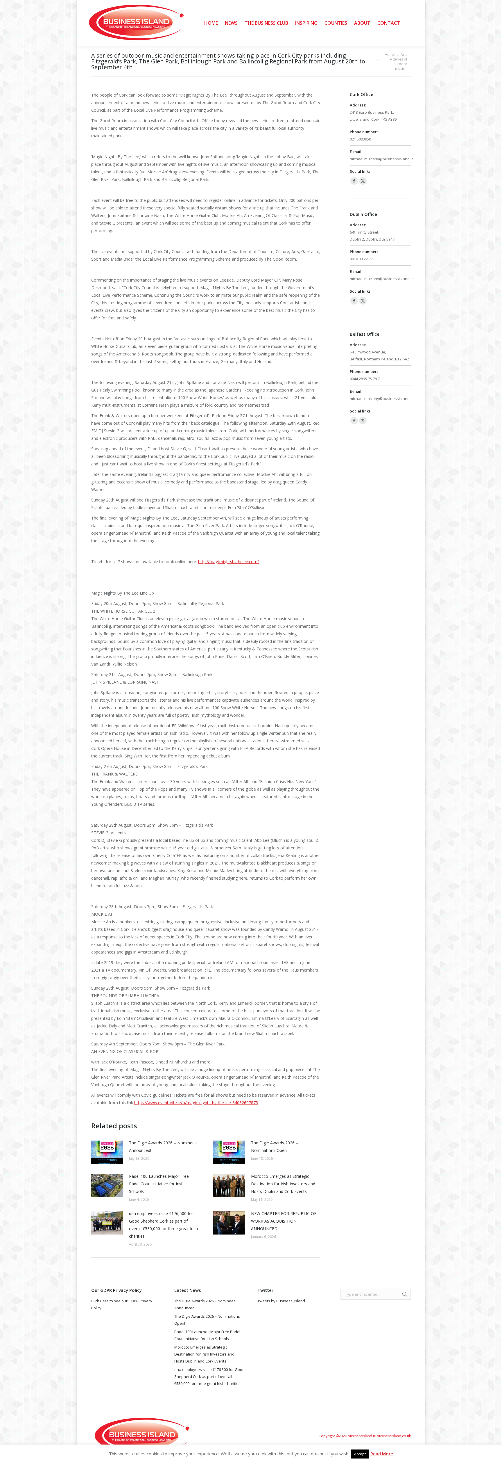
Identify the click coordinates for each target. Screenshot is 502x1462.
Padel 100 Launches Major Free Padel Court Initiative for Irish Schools (159, 1183)
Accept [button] (360, 1453)
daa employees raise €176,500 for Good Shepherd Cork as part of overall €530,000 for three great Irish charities (163, 1225)
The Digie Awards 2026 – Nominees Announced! (163, 1146)
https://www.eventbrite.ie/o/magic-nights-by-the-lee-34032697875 (196, 1102)
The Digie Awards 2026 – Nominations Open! (274, 1146)
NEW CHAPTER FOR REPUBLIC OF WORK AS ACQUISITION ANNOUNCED (283, 1221)
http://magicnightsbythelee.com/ (228, 561)
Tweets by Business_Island (281, 1300)
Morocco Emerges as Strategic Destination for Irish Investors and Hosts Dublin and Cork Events (283, 1183)
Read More (381, 1453)
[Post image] (107, 1152)
